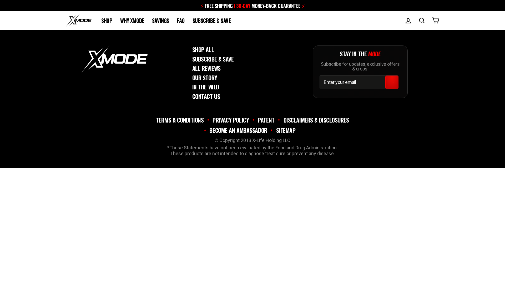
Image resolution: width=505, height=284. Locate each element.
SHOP (106, 20)
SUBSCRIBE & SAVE (212, 20)
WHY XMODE (132, 20)
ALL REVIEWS (206, 68)
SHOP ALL (203, 49)
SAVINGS (160, 20)
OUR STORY (204, 78)
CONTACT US (206, 96)
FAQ (181, 20)
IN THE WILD (205, 87)
